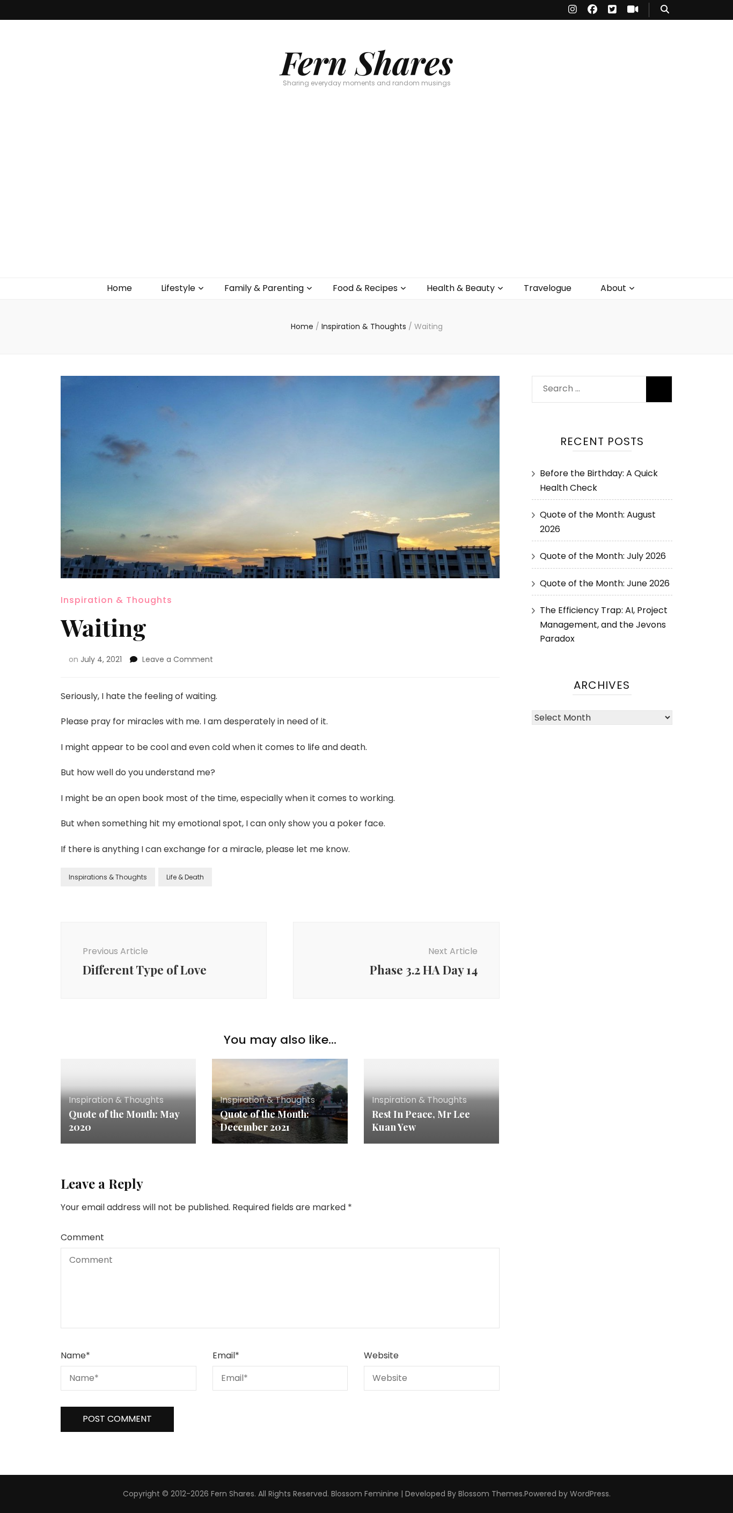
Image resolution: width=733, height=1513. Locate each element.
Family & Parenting (264, 288)
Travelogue (547, 288)
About (613, 288)
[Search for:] (588, 386)
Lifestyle (178, 288)
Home (119, 288)
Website (381, 1355)
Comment (82, 1237)
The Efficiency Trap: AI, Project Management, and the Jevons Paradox (604, 624)
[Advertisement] (366, 197)
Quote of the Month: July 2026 (603, 556)
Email (225, 1355)
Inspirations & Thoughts (108, 877)
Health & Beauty (461, 288)
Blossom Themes (490, 1493)
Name (75, 1355)
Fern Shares (367, 61)
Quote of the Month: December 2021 (264, 1120)
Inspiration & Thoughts (116, 600)
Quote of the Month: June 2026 (605, 583)
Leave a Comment (177, 659)
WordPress (589, 1493)
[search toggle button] (665, 10)
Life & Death (185, 877)
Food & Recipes (365, 288)
